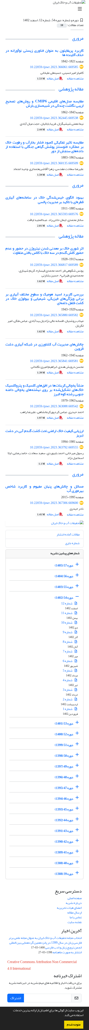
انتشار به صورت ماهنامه (67, 952)
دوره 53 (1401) (64, 723)
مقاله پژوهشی (71, 89)
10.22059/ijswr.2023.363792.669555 (54, 447)
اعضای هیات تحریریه (69, 908)
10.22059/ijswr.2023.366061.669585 (54, 67)
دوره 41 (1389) (64, 852)
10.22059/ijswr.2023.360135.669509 (54, 163)
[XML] (20, 20)
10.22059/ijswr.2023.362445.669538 (54, 118)
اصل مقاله (48, 78)
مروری (78, 38)
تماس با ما (76, 917)
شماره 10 (67, 623)
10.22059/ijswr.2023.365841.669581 (54, 361)
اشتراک (15, 998)
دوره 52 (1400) (64, 734)
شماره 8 (68, 642)
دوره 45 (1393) (64, 809)
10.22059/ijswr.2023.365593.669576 (54, 214)
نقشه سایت (75, 922)
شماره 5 (68, 670)
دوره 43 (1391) (64, 831)
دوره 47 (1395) (64, 788)
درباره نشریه (74, 903)
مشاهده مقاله (75, 78)
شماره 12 (67, 603)
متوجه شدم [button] (74, 1024)
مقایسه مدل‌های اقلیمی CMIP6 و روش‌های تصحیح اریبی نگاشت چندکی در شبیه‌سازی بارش (44, 103)
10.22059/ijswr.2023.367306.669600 (54, 503)
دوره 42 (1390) (64, 842)
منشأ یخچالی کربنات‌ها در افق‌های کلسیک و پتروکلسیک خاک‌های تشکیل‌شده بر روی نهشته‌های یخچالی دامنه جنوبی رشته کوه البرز (44, 389)
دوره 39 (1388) (64, 874)
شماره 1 (68, 709)
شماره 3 (68, 690)
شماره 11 (67, 613)
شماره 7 (68, 651)
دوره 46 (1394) (64, 799)
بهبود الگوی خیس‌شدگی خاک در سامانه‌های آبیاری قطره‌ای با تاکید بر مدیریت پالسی (44, 199)
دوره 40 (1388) (64, 863)
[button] (62, 1015)
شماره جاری (72, 543)
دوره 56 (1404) (64, 576)
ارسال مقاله (74, 912)
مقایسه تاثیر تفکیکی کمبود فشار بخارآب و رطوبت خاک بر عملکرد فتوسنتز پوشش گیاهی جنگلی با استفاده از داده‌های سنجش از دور (44, 146)
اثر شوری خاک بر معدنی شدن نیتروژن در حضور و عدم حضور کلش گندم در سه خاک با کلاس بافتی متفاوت (44, 250)
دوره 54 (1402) (64, 598)
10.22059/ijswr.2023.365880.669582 (54, 315)
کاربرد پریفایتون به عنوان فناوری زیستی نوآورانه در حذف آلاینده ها (44, 52)
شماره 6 (68, 661)
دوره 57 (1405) (64, 565)
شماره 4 (68, 680)
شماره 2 (68, 699)
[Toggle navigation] (45, 9)
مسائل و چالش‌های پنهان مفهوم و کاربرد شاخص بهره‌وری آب (44, 488)
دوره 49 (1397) (64, 766)
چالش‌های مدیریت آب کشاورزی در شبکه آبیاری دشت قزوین (44, 346)
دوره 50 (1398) (64, 756)
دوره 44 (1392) (64, 820)
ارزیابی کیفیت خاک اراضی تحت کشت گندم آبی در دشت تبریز (44, 433)
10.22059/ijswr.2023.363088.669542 (54, 406)
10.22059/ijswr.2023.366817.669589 (54, 265)
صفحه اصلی (75, 898)
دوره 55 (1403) (64, 587)
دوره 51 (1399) (64, 745)
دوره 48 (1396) (64, 777)
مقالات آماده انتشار (68, 534)
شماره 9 (68, 632)
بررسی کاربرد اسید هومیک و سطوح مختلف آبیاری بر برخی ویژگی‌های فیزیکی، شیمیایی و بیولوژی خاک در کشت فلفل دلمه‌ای (44, 298)
